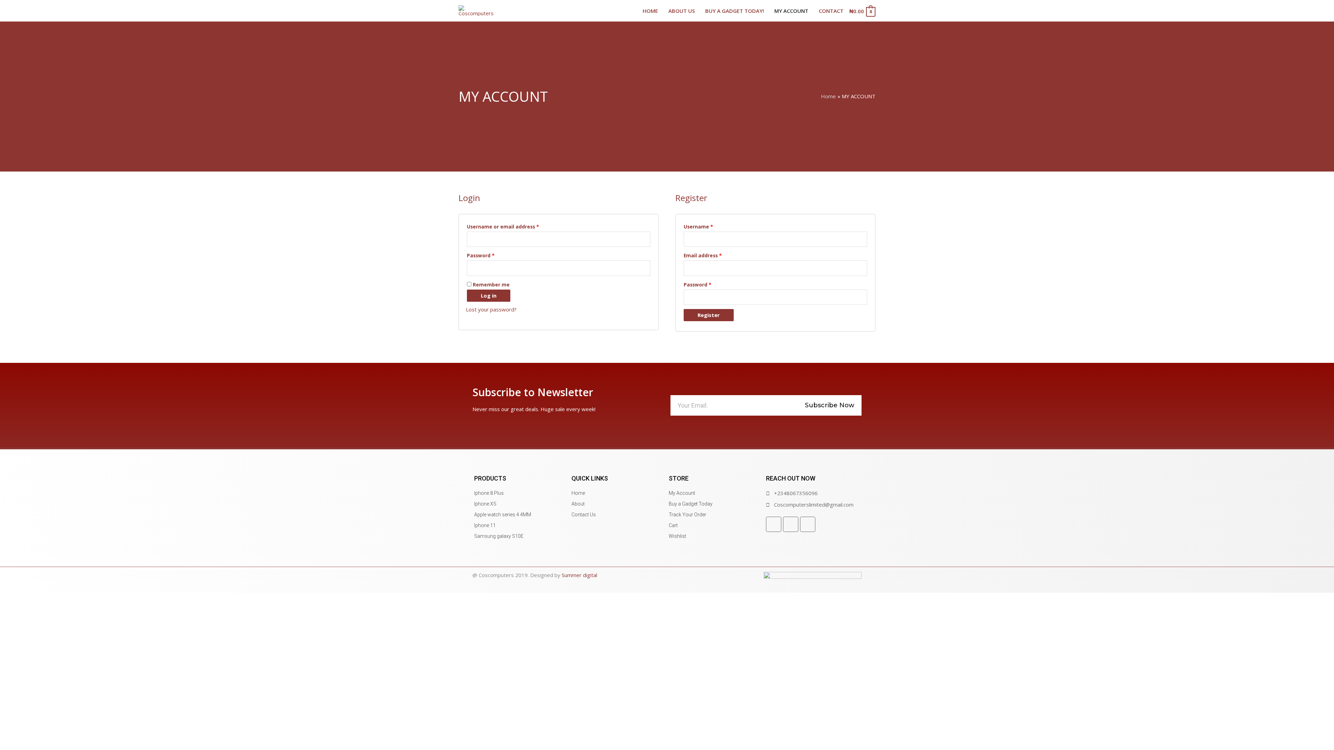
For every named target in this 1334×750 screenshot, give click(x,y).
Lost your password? (491, 309)
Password (480, 255)
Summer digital (579, 575)
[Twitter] (790, 524)
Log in (488, 295)
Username (698, 227)
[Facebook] (773, 524)
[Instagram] (807, 524)
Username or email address (503, 227)
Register (709, 314)
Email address (703, 255)
